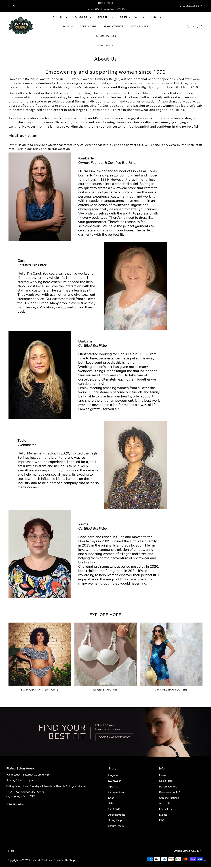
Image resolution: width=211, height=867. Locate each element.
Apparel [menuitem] (104, 17)
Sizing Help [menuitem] (139, 26)
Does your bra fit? (169, 792)
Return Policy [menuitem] (105, 35)
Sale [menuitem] (66, 26)
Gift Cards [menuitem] (88, 26)
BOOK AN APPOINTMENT (114, 737)
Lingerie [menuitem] (57, 17)
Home (100, 45)
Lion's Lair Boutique (40, 860)
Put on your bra (168, 786)
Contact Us (165, 809)
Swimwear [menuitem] (81, 17)
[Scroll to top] (205, 861)
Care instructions (169, 798)
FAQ (161, 820)
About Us (164, 803)
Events (163, 815)
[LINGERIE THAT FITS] (105, 654)
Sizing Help (115, 820)
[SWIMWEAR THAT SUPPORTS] (39, 654)
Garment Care (116, 792)
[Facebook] (9, 6)
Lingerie (113, 775)
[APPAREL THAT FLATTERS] (171, 654)
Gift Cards (114, 809)
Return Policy (116, 826)
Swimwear (114, 781)
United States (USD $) (189, 6)
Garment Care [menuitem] (131, 17)
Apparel (113, 786)
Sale (110, 803)
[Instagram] (14, 6)
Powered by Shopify (66, 860)
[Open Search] (188, 26)
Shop (155, 17)
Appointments (116, 815)
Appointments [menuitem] (113, 26)
